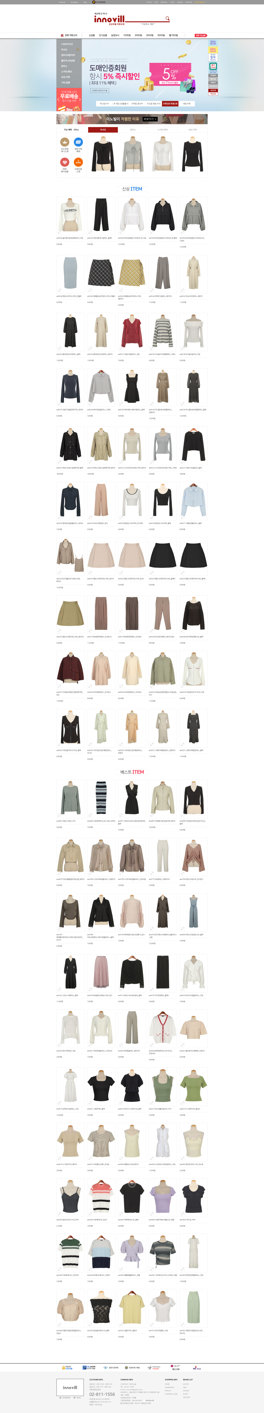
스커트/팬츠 (66, 71)
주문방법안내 (213, 86)
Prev (58, 99)
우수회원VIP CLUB (65, 150)
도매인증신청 (78, 170)
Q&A (184, 1387)
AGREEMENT (169, 1387)
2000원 (138, 35)
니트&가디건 (67, 44)
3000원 (149, 35)
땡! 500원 (173, 35)
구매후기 (213, 82)
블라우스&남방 (68, 60)
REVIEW (186, 1391)
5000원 (161, 35)
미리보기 (59, 232)
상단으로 (213, 90)
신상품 (92, 35)
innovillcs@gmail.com (134, 1390)
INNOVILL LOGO (109, 19)
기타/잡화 (65, 82)
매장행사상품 (64, 170)
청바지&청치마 (68, 55)
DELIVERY (186, 1397)
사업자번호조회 (149, 1400)
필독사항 (213, 79)
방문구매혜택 (78, 150)
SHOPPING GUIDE (171, 1394)
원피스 (64, 66)
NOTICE (186, 1384)
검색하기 (168, 18)
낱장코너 (115, 35)
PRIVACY (168, 1391)
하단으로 (213, 94)
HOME (167, 1384)
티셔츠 (64, 49)
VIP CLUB (201, 35)
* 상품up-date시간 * (147, 23)
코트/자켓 (65, 77)
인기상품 (103, 35)
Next (80, 99)
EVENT (185, 1394)
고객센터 (213, 75)
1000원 (127, 35)
